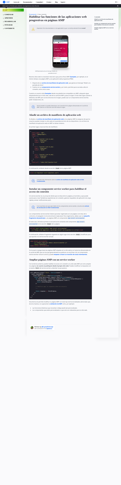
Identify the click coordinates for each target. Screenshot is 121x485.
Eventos (49, 2)
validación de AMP (56, 304)
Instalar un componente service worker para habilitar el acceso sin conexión (105, 24)
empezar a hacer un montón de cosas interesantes (70, 254)
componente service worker (51, 87)
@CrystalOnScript (47, 327)
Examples (73, 77)
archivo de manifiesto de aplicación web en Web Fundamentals (60, 180)
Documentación (27, 2)
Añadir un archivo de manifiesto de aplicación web (103, 20)
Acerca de (16, 2)
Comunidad (39, 2)
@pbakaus (49, 328)
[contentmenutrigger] (105, 17)
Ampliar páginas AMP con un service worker (104, 28)
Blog (56, 2)
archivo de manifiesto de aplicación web (55, 83)
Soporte (63, 2)
